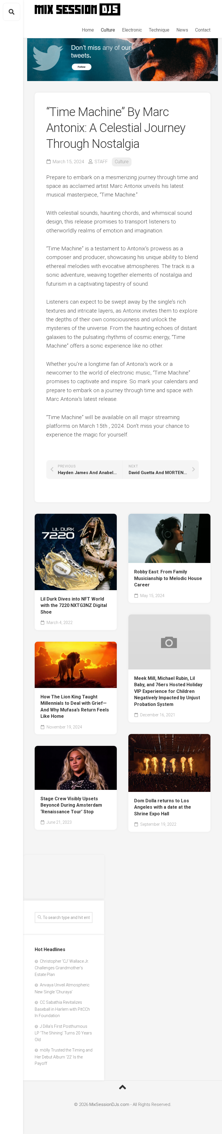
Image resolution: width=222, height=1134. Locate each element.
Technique (159, 30)
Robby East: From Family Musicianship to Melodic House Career (168, 578)
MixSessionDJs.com (109, 1104)
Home (88, 30)
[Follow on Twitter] (122, 59)
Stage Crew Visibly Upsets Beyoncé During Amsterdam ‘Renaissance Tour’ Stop (71, 805)
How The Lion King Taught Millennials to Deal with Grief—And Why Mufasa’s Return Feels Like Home (74, 706)
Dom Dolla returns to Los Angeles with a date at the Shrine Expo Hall (162, 807)
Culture (108, 30)
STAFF (101, 161)
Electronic (132, 30)
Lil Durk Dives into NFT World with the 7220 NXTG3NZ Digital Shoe (73, 605)
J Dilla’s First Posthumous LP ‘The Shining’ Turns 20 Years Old (63, 1033)
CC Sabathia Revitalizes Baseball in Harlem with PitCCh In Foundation (62, 1009)
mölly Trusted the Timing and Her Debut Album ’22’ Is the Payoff (63, 1057)
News (182, 30)
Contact (202, 30)
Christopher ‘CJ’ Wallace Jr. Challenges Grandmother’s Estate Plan (62, 968)
